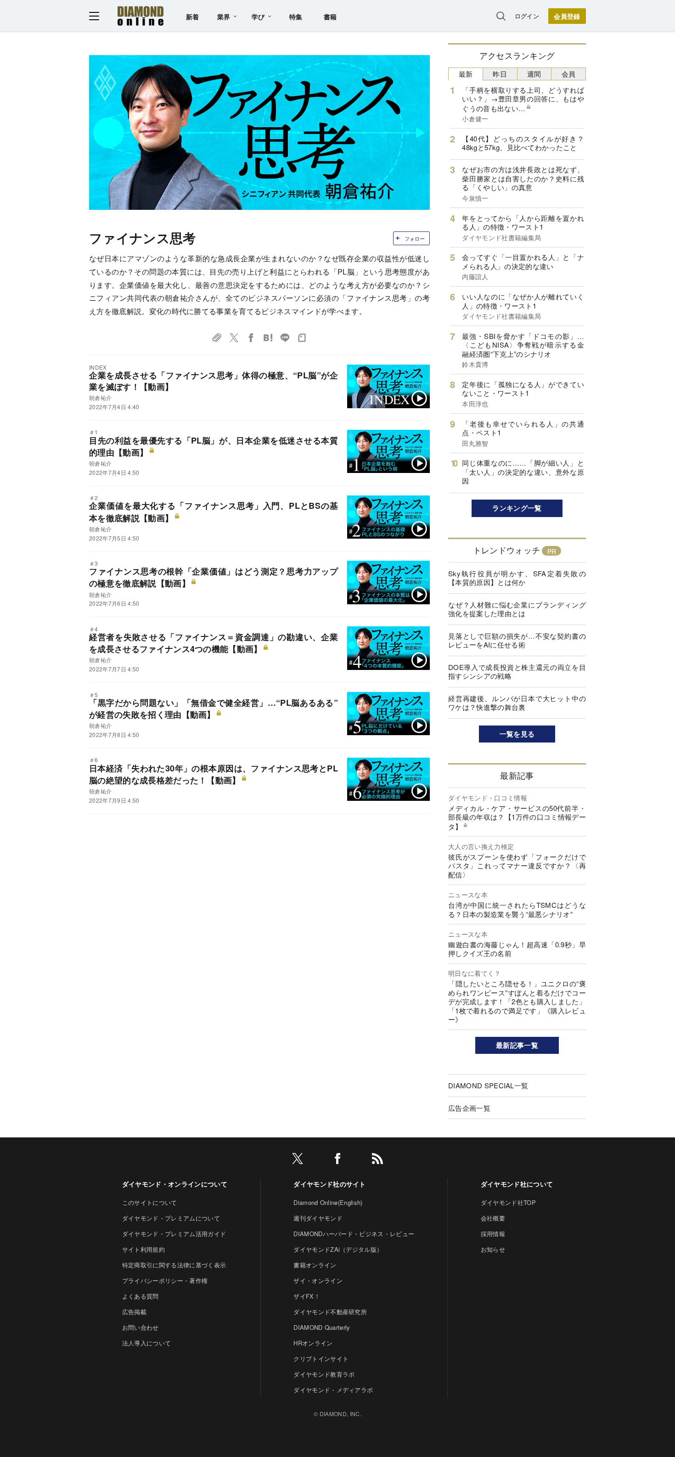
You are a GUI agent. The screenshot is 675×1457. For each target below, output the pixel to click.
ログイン (527, 16)
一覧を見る (517, 734)
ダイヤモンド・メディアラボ (333, 1389)
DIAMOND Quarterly (321, 1327)
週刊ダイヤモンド (318, 1218)
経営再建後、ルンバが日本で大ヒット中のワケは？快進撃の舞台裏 (517, 702)
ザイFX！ (306, 1296)
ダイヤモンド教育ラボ (323, 1374)
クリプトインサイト (321, 1358)
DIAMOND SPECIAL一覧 (488, 1085)
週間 (534, 74)
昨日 (500, 74)
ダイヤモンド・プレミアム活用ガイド (174, 1233)
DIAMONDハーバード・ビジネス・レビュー (353, 1233)
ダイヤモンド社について (517, 1183)
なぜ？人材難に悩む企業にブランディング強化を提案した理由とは (517, 609)
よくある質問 (140, 1296)
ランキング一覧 (516, 508)
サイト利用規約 (143, 1249)
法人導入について (146, 1343)
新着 (192, 16)
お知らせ (493, 1249)
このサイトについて (149, 1202)
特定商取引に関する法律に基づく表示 (174, 1264)
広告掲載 (134, 1311)
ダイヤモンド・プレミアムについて (171, 1218)
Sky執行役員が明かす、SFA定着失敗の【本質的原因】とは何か (517, 577)
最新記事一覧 (517, 1045)
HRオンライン (312, 1343)
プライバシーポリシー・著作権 (165, 1280)
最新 (466, 74)
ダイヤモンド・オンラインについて (174, 1183)
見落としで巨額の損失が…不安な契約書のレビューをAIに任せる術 (517, 640)
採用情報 (493, 1233)
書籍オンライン (314, 1264)
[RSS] (377, 1160)
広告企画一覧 (469, 1108)
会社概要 (493, 1218)
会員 (569, 74)
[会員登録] (567, 16)
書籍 (330, 16)
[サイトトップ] (140, 16)
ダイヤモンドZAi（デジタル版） (337, 1249)
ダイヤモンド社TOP (508, 1202)
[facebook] (337, 1160)
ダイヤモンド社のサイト (329, 1183)
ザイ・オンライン (318, 1280)
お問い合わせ (140, 1327)
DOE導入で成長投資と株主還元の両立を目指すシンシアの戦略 (517, 671)
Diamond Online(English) (327, 1202)
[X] (297, 1160)
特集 (296, 16)
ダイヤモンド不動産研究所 (330, 1311)
